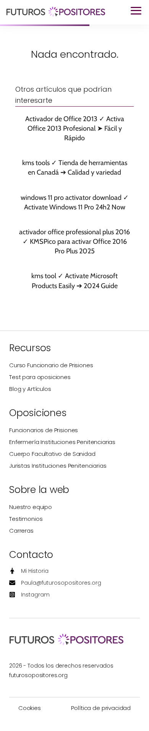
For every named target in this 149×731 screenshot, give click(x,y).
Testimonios (25, 519)
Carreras (21, 531)
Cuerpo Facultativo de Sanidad (52, 454)
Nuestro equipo (30, 507)
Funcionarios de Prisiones (43, 430)
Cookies (29, 708)
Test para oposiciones (40, 377)
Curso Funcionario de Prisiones (51, 365)
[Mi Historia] (29, 571)
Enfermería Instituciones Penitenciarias (62, 442)
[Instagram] (29, 595)
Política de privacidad (101, 708)
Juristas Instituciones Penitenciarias (57, 466)
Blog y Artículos (30, 389)
